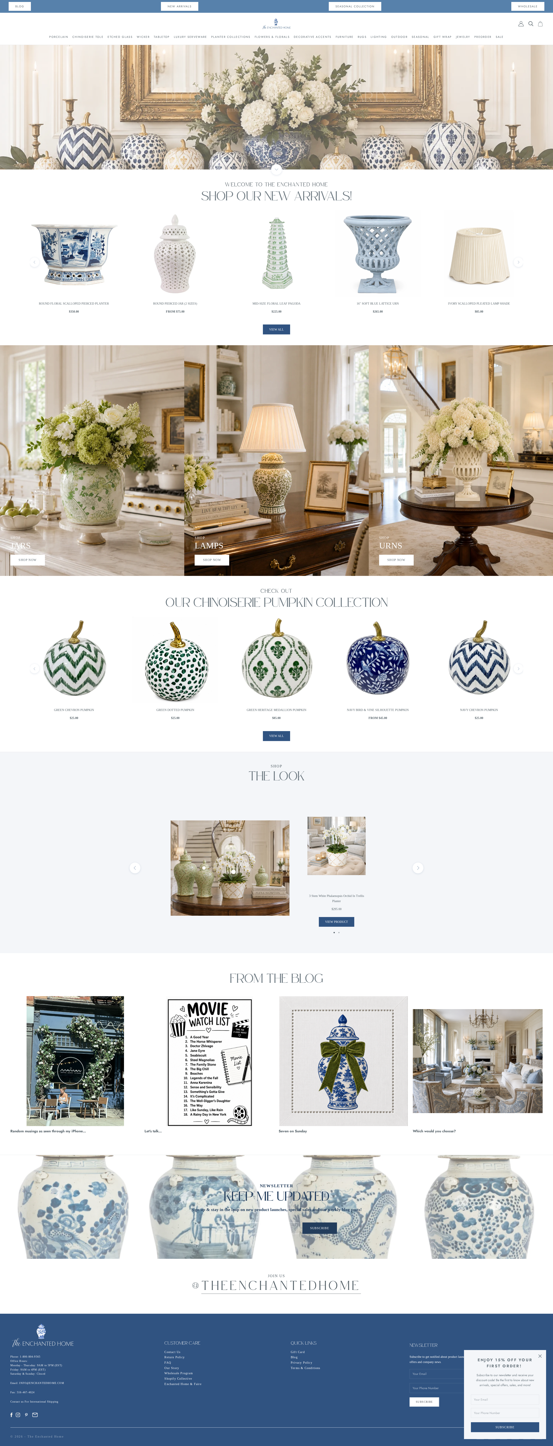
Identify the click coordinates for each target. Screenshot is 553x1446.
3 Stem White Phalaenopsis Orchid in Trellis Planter (336, 898)
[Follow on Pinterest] (26, 1415)
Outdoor (399, 37)
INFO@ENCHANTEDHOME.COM (41, 1383)
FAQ (167, 1362)
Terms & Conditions (305, 1368)
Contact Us (172, 1352)
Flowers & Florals (272, 37)
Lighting (379, 37)
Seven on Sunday (293, 1131)
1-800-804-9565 (30, 1356)
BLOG (19, 6)
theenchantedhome (281, 1287)
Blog (294, 1357)
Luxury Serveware (190, 37)
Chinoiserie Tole (87, 37)
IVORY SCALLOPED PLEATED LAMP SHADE (175, 303)
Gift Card (298, 1352)
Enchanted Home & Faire (182, 1384)
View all (276, 329)
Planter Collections (231, 37)
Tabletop (162, 37)
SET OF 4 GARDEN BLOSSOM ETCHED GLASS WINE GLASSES (276, 303)
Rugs (362, 37)
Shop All (276, 107)
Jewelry (463, 37)
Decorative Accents (312, 37)
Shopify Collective (178, 1378)
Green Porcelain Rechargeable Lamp (479, 303)
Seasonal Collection (355, 6)
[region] (276, 107)
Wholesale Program (178, 1373)
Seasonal (420, 37)
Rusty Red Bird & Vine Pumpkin (479, 710)
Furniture (345, 37)
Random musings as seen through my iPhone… (48, 1131)
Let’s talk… (153, 1131)
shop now (28, 560)
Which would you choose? (434, 1131)
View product (336, 922)
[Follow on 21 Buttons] (35, 1415)
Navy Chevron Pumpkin (175, 710)
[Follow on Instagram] (18, 1415)
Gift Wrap (443, 37)
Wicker (143, 37)
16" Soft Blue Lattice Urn (74, 303)
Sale (500, 37)
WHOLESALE (528, 6)
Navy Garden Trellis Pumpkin (377, 710)
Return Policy (174, 1357)
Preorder (482, 37)
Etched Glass (120, 37)
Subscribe (505, 1427)
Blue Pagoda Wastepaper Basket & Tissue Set (377, 303)
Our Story (171, 1368)
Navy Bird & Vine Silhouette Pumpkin (74, 710)
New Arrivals (180, 6)
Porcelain (58, 37)
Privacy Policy (301, 1362)
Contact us (17, 1401)
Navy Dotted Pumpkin (276, 710)
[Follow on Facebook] (11, 1415)
